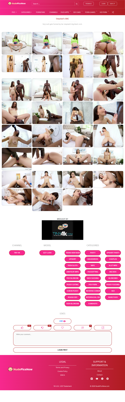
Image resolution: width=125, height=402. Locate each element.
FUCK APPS (65, 12)
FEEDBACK (89, 4)
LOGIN (103, 4)
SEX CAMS (77, 12)
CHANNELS (53, 12)
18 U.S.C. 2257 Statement (62, 386)
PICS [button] (14, 12)
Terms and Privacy (62, 367)
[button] (83, 327)
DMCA (62, 375)
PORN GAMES (90, 12)
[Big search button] (77, 4)
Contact (100, 375)
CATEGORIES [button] (25, 12)
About (99, 371)
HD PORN (103, 12)
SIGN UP (112, 4)
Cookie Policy (62, 371)
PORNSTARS (40, 12)
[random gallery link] (112, 12)
